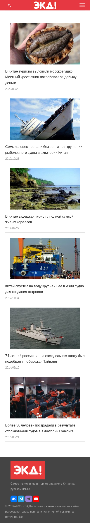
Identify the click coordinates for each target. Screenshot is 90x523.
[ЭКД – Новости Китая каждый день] (27, 478)
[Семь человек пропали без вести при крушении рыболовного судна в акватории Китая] (45, 119)
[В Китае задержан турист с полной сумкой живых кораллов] (45, 189)
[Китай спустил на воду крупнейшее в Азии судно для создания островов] (45, 258)
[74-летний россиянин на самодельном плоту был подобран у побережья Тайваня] (45, 328)
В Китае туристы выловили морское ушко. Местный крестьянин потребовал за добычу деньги (40, 77)
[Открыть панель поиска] (8, 4)
